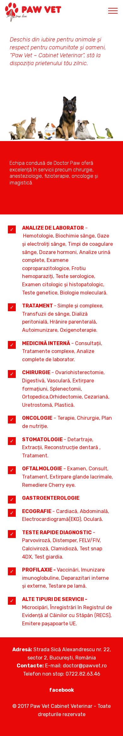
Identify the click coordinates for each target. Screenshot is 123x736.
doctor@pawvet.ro (85, 666)
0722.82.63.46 (83, 674)
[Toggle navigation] (113, 10)
